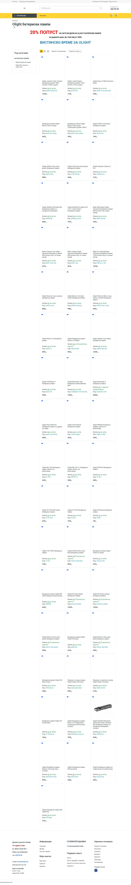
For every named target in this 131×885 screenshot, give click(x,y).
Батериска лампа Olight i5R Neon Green (52, 681)
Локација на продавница (27, 1)
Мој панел (43, 861)
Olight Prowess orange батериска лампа (101, 595)
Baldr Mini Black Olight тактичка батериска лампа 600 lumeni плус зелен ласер (103, 210)
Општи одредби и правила (75, 860)
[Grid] (41, 51)
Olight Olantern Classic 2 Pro (102, 167)
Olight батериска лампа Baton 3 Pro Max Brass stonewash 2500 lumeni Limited (76, 723)
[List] (48, 51)
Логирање (95, 1)
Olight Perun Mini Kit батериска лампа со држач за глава (52, 426)
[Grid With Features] (44, 51)
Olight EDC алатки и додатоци (22, 66)
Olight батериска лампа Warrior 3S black (76, 339)
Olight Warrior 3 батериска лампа (52, 339)
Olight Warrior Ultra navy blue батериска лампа (101, 638)
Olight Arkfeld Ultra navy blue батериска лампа (76, 552)
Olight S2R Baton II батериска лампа (49, 382)
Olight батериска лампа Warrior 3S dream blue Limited (50, 769)
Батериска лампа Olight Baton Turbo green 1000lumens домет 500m (77, 125)
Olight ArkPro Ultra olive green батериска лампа (50, 167)
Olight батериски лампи (23, 62)
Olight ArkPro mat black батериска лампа (101, 124)
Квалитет (97, 857)
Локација (43, 846)
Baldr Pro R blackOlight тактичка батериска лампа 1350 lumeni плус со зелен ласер (103, 254)
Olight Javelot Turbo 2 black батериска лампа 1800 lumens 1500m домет (52, 83)
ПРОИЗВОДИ (21, 16)
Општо (69, 858)
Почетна (15, 20)
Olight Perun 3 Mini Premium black (103, 82)
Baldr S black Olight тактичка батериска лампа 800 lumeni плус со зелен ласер (77, 254)
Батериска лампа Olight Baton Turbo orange (50, 124)
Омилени (42, 866)
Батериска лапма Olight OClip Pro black (101, 552)
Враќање (97, 854)
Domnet (9, 882)
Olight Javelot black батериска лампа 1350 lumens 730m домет (76, 83)
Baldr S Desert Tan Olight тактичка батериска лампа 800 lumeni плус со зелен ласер (52, 254)
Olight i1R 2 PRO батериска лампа (52, 552)
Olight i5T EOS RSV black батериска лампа (51, 511)
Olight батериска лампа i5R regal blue (52, 811)
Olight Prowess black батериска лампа (75, 595)
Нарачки (42, 863)
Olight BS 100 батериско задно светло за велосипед (51, 469)
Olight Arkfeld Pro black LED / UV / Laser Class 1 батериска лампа (78, 209)
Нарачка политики (100, 846)
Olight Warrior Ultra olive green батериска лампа (51, 638)
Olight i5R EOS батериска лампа (102, 468)
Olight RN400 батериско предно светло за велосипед (102, 426)
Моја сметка (113, 1)
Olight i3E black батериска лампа (102, 511)
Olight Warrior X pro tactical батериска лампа (52, 297)
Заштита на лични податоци (76, 863)
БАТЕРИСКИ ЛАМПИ (21, 58)
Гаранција (97, 859)
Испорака (97, 849)
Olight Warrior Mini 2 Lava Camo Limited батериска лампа (102, 298)
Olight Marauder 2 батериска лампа (99, 382)
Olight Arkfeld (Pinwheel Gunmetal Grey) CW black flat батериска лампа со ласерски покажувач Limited (102, 724)
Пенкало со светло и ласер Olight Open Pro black (103, 681)
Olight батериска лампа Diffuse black (76, 768)
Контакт (14, 1)
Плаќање (97, 851)
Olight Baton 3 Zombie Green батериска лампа (76, 297)
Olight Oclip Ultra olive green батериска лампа (78, 167)
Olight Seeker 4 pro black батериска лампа (102, 339)
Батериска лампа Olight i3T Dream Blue (52, 722)
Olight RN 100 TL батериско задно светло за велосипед (78, 469)
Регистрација (104, 1)
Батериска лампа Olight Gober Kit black (76, 638)
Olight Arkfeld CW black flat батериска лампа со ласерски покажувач (52, 209)
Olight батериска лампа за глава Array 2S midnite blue (103, 768)
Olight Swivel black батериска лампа (74, 426)
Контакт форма (45, 851)
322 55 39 (18, 855)
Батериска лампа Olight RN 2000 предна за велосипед (52, 595)
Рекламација (98, 862)
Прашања (70, 866)
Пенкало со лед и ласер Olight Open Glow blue (76, 681)
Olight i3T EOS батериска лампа (77, 511)
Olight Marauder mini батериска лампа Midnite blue (77, 383)
